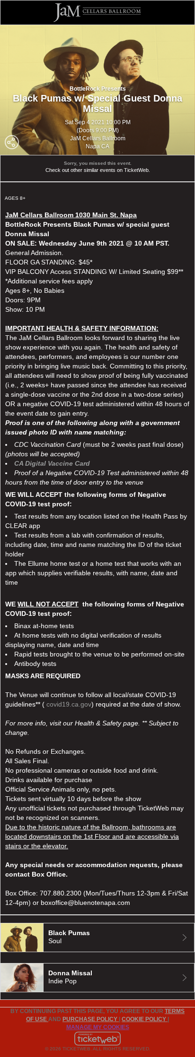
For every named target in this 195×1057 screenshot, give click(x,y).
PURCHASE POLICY (90, 1019)
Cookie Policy (145, 1019)
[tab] (97, 937)
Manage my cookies (97, 1027)
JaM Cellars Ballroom (97, 138)
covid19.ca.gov (68, 704)
